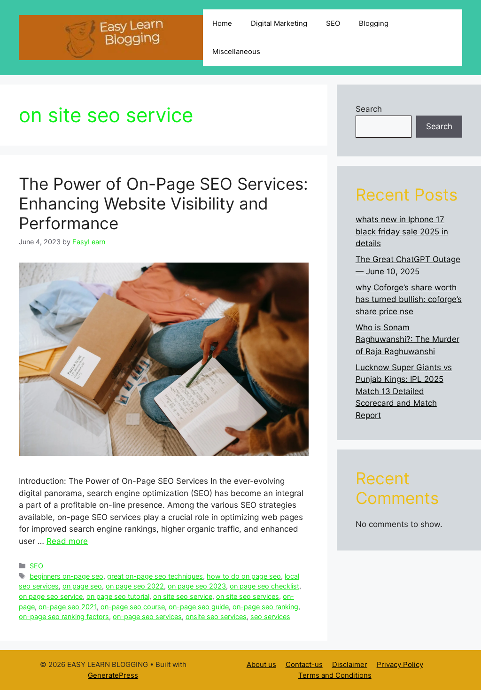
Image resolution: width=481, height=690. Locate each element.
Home (222, 23)
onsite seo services (216, 616)
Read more (67, 541)
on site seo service (182, 596)
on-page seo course (133, 607)
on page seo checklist (264, 586)
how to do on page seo (244, 576)
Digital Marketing (279, 23)
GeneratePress (113, 675)
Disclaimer (349, 664)
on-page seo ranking (265, 607)
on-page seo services (147, 616)
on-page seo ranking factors (64, 616)
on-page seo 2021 (68, 607)
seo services (270, 616)
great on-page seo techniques (155, 576)
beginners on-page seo (66, 576)
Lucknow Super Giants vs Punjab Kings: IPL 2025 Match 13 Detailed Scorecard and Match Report (404, 391)
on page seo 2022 (135, 586)
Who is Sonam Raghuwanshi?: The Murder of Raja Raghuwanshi (407, 339)
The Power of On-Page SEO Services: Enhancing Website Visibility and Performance (163, 203)
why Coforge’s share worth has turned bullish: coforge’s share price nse (409, 299)
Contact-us (304, 664)
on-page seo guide (199, 607)
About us (261, 664)
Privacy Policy (400, 664)
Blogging (373, 23)
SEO (333, 23)
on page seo (82, 586)
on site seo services (247, 596)
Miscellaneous (236, 51)
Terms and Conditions (335, 675)
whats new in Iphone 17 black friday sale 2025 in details (402, 231)
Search (369, 109)
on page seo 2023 (197, 586)
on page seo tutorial (117, 596)
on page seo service (51, 596)
